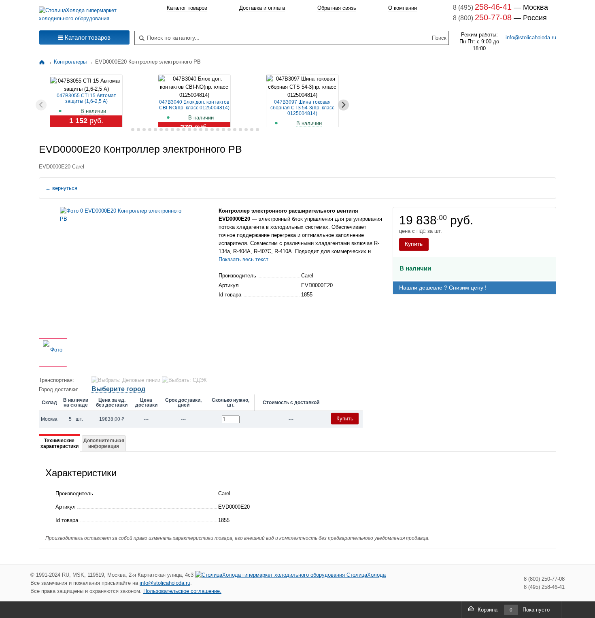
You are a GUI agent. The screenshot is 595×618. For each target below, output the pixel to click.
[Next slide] (343, 105)
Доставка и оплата (262, 8)
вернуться (61, 188)
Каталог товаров (187, 8)
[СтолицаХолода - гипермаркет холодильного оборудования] (84, 12)
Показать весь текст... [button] (246, 259)
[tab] (127, 130)
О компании (402, 8)
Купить (414, 244)
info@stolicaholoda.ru (531, 37)
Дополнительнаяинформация (103, 443)
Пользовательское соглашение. (182, 591)
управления (318, 219)
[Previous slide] (41, 105)
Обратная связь (336, 8)
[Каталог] (43, 62)
